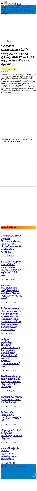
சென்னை (13, 7)
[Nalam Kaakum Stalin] (18, 38)
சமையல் (22, 9)
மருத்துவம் (11, 9)
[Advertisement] (18, 116)
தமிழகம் (31, 6)
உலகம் (7, 7)
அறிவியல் (24, 11)
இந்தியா (25, 6)
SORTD (23, 466)
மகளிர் (17, 9)
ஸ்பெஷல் (30, 11)
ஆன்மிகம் (4, 9)
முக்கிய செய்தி (11, 6)
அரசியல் (19, 6)
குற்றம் (3, 7)
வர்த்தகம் (19, 7)
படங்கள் (17, 11)
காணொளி (4, 13)
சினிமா (28, 9)
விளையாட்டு (27, 7)
